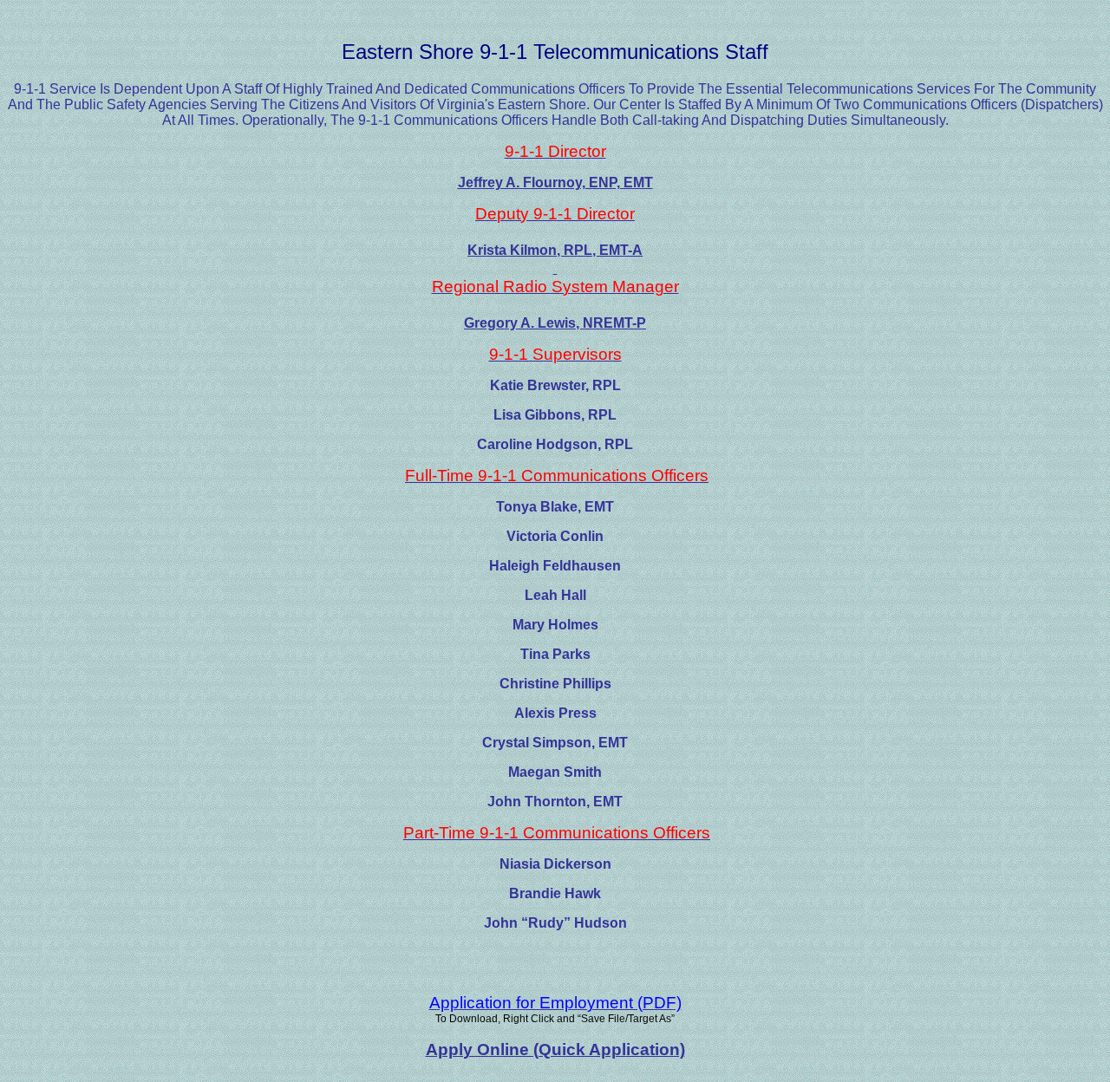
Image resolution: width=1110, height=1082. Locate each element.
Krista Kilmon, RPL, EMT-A (555, 250)
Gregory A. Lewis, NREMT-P (555, 323)
